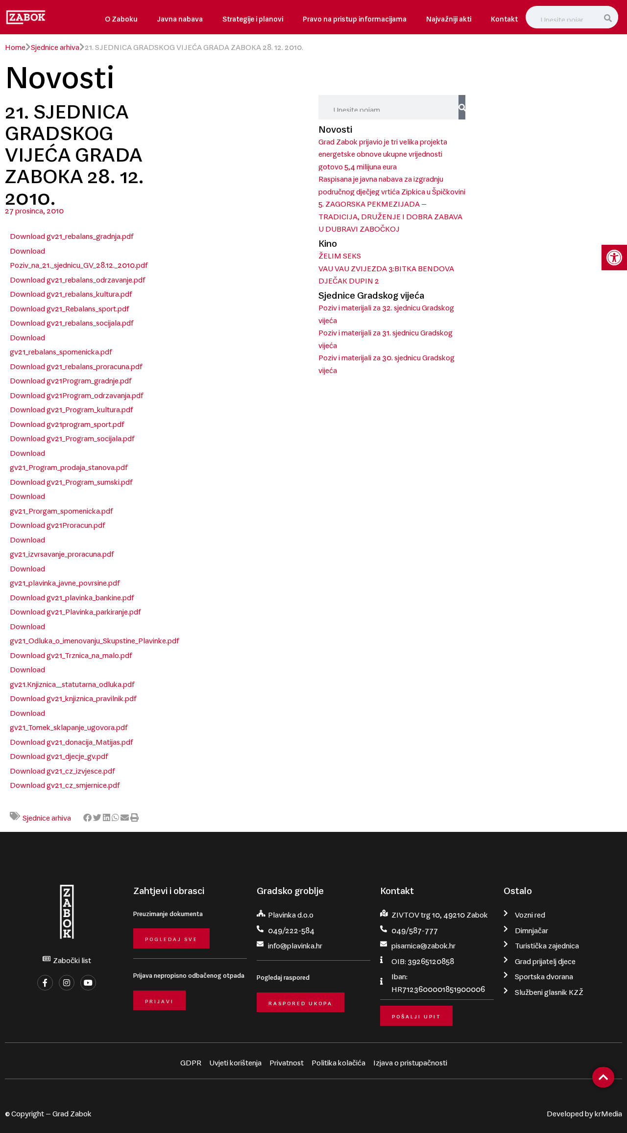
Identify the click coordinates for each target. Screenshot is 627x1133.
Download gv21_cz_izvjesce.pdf (62, 769)
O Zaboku (121, 17)
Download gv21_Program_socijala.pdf (72, 436)
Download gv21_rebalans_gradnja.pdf (71, 234)
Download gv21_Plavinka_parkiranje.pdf (75, 610)
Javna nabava (180, 17)
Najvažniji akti (448, 17)
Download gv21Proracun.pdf (57, 523)
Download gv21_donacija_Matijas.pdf (71, 740)
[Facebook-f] (45, 983)
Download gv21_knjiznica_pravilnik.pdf (73, 696)
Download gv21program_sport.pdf (67, 422)
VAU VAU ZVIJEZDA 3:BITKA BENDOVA (386, 266)
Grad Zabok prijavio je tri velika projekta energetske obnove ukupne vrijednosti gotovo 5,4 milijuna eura (382, 152)
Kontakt (504, 17)
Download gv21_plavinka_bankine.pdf (72, 595)
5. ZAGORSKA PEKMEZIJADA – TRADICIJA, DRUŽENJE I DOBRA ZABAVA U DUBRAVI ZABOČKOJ (390, 214)
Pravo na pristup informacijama (355, 17)
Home (15, 45)
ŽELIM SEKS (339, 254)
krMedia (608, 1111)
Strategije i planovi (252, 17)
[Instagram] (66, 983)
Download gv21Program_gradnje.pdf (70, 378)
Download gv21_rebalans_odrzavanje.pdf (77, 278)
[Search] (609, 17)
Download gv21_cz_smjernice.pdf (65, 783)
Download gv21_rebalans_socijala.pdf (71, 321)
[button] (87, 816)
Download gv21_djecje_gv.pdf (59, 754)
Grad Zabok (72, 1111)
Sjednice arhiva (55, 45)
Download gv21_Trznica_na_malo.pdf (71, 653)
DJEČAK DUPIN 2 (348, 279)
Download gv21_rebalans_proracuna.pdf (76, 364)
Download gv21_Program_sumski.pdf (71, 480)
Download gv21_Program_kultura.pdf (71, 407)
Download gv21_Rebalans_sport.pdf (69, 306)
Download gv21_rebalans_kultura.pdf (71, 292)
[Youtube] (88, 983)
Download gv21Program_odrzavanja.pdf (76, 393)
